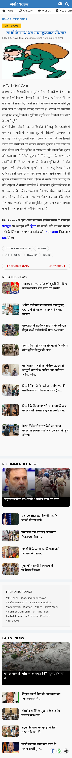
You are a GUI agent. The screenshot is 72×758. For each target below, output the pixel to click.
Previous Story (18, 266)
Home (10, 11)
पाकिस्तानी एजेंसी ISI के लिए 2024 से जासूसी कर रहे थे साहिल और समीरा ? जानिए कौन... (43, 370)
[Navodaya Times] (19, 4)
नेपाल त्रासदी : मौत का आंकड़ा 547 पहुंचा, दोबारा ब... (34, 675)
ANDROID (51, 232)
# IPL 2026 (12, 598)
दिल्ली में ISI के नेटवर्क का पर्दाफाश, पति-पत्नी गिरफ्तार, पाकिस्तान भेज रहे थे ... (44, 388)
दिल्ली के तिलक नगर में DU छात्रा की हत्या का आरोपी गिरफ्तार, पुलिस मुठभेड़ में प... (44, 408)
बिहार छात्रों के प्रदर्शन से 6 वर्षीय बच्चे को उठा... (32, 499)
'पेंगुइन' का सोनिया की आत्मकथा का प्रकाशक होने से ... (40, 696)
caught (41, 248)
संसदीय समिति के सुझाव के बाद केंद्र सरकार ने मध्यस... (40, 713)
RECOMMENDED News (20, 464)
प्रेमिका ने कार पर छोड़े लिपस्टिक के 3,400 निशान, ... (38, 534)
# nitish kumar (14, 616)
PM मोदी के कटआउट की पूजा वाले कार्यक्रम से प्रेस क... (40, 551)
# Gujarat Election (40, 602)
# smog (27, 607)
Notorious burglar (18, 248)
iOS (4, 238)
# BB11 (38, 607)
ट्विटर (33, 226)
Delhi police (13, 255)
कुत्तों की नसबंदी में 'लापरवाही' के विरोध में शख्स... (37, 568)
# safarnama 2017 (16, 602)
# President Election (37, 616)
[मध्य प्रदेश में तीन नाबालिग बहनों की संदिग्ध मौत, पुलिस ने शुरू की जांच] (10, 350)
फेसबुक (6, 226)
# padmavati (13, 607)
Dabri (47, 255)
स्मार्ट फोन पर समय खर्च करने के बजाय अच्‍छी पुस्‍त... (38, 746)
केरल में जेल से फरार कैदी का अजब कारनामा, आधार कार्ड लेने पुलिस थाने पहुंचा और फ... (45, 430)
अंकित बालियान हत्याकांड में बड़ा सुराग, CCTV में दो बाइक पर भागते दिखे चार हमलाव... (43, 310)
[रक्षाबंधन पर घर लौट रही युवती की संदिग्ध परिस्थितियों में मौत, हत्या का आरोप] (10, 288)
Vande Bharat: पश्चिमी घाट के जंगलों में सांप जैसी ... (39, 518)
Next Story (56, 266)
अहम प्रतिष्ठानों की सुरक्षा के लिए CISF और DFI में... (38, 729)
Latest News (13, 638)
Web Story (65, 11)
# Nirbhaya (12, 621)
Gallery (28, 11)
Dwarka (32, 255)
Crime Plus (18, 19)
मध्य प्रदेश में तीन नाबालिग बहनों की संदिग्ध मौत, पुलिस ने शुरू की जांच (45, 348)
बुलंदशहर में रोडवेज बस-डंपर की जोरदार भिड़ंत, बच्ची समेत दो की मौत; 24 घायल (44, 328)
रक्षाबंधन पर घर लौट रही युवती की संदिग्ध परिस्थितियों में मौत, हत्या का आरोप (44, 286)
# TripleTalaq (41, 612)
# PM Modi (51, 607)
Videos (46, 11)
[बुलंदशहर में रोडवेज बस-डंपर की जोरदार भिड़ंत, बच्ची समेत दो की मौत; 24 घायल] (10, 330)
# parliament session (33, 598)
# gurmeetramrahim (18, 612)
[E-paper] (60, 5)
